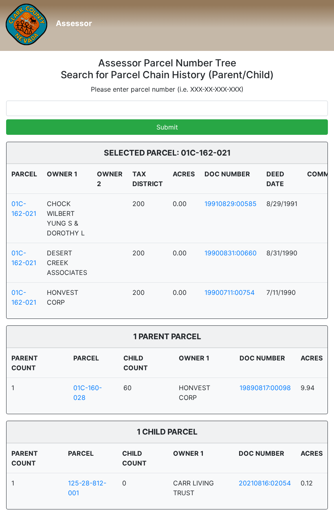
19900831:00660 (230, 253)
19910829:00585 (230, 204)
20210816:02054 (265, 483)
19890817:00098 (265, 388)
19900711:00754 (229, 292)
